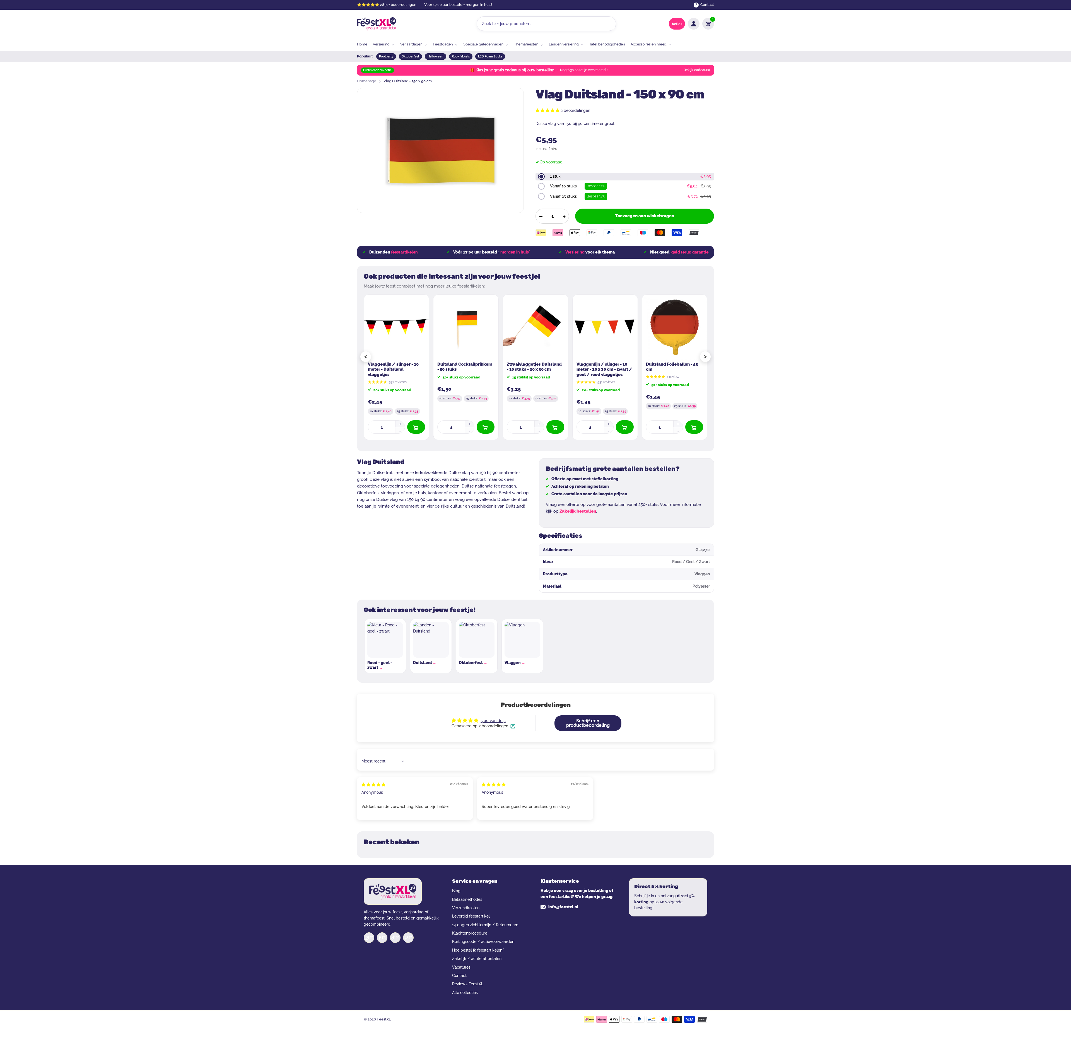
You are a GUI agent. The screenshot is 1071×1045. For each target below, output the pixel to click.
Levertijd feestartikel (471, 916)
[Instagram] (369, 937)
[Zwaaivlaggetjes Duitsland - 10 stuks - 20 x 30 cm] (535, 327)
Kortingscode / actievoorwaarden (483, 941)
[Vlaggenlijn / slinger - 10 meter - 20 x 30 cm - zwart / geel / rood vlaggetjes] (605, 327)
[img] (373, 784)
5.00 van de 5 (493, 720)
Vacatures (461, 967)
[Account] (693, 24)
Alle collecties (465, 992)
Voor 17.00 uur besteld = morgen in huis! (458, 5)
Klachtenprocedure (469, 933)
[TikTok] (395, 937)
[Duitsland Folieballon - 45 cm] (674, 327)
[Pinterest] (408, 937)
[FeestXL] (376, 23)
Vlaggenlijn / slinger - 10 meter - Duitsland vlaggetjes (393, 369)
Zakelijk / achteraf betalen (476, 958)
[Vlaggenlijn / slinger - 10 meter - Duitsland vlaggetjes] (396, 327)
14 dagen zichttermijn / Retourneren (485, 925)
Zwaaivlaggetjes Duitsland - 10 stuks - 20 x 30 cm (534, 367)
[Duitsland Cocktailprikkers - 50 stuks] (465, 327)
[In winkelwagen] (416, 427)
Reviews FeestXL (467, 984)
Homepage (366, 81)
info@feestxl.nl (563, 907)
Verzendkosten (465, 908)
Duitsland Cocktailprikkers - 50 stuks (464, 367)
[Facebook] (382, 937)
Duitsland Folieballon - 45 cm (672, 367)
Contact (459, 975)
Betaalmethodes (467, 899)
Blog (456, 891)
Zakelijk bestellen (577, 511)
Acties (677, 24)
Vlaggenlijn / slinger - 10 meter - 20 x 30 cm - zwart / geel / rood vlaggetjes (604, 369)
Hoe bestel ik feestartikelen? (478, 950)
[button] (548, 110)
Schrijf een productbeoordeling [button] (588, 723)
